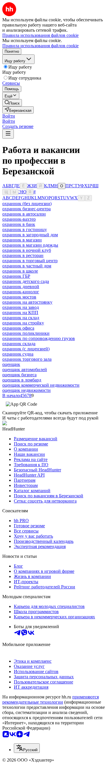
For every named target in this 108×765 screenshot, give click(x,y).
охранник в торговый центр (30, 260)
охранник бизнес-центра (26, 208)
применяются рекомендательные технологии (50, 699)
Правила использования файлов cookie (40, 45)
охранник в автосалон (24, 213)
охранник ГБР (16, 276)
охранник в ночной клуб (26, 250)
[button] (8, 116)
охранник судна (17, 354)
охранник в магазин (22, 239)
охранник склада (18, 343)
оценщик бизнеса (19, 374)
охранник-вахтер (19, 219)
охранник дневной (20, 286)
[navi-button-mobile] (8, 134)
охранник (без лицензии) (27, 203)
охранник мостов (19, 296)
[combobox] (27, 748)
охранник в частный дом (26, 265)
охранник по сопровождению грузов (38, 338)
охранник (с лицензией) (26, 348)
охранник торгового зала (27, 359)
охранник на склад (20, 317)
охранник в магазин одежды (30, 245)
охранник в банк (18, 224)
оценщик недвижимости (26, 390)
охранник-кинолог (20, 291)
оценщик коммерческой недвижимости (40, 385)
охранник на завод (20, 307)
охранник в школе (20, 271)
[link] (12, 102)
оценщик (11, 364)
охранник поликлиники (26, 333)
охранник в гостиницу (24, 229)
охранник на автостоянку (27, 302)
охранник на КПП (20, 312)
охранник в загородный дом (30, 234)
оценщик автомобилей (24, 369)
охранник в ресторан (22, 255)
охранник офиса (18, 328)
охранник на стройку (23, 322)
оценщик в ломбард (21, 379)
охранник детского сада (25, 281)
